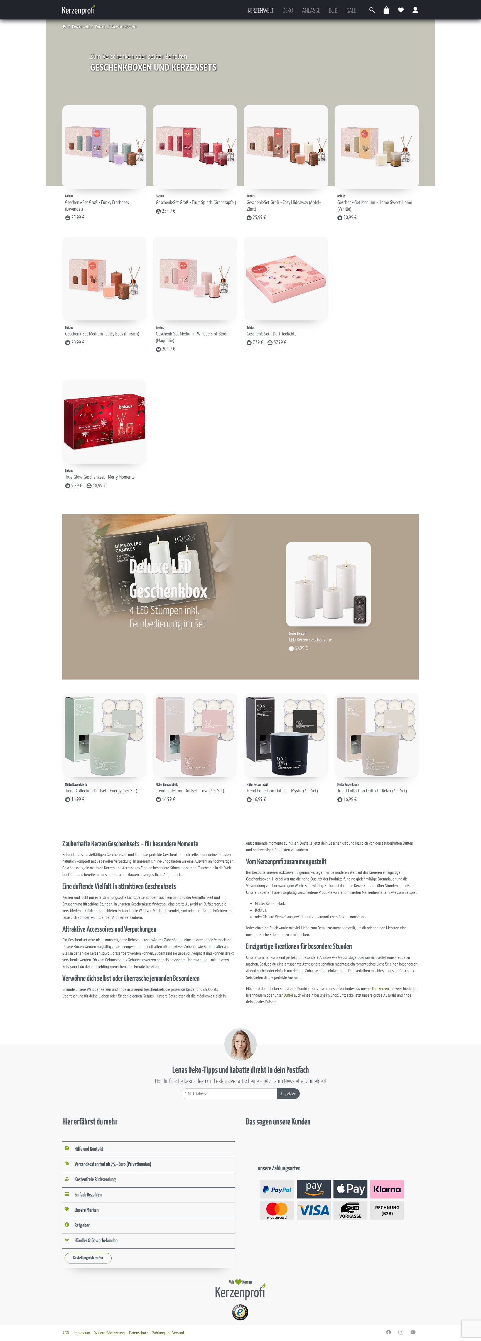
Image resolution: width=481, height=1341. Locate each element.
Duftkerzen (380, 988)
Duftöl (288, 995)
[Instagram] (400, 1332)
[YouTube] (413, 1332)
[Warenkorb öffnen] (387, 10)
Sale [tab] (351, 11)
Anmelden (288, 1093)
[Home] (64, 26)
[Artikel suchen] (372, 10)
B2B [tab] (333, 11)
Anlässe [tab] (311, 11)
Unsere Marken (87, 1210)
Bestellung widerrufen (88, 1258)
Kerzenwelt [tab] (261, 11)
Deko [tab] (288, 11)
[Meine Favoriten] (401, 10)
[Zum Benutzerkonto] (416, 10)
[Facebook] (388, 1332)
